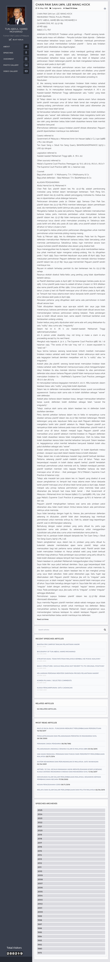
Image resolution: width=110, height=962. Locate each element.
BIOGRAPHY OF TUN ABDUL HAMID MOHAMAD (56, 652)
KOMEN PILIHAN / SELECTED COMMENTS (54, 680)
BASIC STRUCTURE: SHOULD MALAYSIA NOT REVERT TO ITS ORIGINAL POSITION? (70, 666)
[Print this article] (105, 8)
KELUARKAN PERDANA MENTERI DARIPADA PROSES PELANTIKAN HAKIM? (68, 673)
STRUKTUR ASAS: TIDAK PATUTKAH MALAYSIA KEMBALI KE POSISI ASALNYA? (68, 659)
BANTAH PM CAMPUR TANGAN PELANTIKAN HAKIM (58, 644)
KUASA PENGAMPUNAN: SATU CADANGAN (54, 688)
